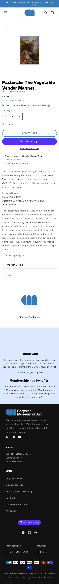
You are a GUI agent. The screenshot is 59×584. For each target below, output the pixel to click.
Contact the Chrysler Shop (19, 491)
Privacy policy (50, 573)
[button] (6, 12)
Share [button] (8, 275)
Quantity (6, 110)
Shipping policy (29, 578)
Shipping (5, 100)
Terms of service (13, 578)
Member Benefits (14, 485)
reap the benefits (28, 389)
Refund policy (36, 573)
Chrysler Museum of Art (13, 92)
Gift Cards (11, 498)
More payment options (29, 148)
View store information (16, 163)
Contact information (47, 578)
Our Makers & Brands (16, 504)
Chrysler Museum (14, 478)
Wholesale (11, 511)
